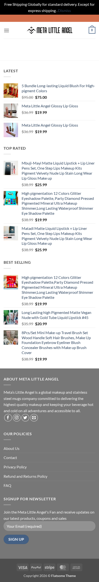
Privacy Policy (15, 467)
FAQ (7, 485)
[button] (6, 30)
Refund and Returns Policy (25, 476)
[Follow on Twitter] (25, 418)
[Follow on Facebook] (8, 418)
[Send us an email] (34, 418)
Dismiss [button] (64, 10)
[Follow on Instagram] (17, 418)
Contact (10, 457)
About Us (11, 448)
